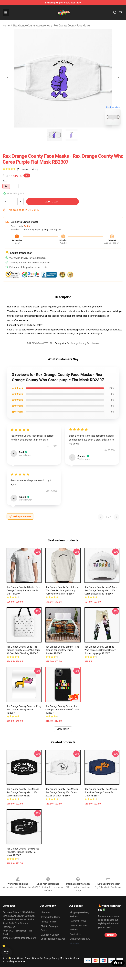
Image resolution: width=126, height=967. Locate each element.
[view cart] (120, 12)
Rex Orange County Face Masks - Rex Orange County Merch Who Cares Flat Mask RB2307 (23, 792)
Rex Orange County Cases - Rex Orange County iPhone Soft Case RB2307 (62, 709)
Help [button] (120, 963)
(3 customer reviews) (27, 169)
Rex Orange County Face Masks (72, 25)
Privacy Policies (48, 921)
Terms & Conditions (50, 917)
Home (6, 25)
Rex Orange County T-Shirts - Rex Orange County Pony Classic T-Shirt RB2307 (23, 590)
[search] (115, 12)
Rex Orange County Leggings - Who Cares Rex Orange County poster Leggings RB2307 (100, 650)
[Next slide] (118, 78)
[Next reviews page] (116, 517)
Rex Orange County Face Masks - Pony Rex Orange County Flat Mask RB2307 (101, 792)
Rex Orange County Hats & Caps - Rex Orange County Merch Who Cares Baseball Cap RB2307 (101, 590)
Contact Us (75, 934)
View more (63, 729)
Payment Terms (78, 921)
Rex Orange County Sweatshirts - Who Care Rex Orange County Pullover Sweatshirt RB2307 (62, 590)
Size (5, 181)
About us (45, 912)
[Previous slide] (7, 78)
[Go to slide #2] (71, 135)
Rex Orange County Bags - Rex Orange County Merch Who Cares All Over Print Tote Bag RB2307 (23, 650)
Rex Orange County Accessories (31, 25)
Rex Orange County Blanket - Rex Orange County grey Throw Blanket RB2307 (62, 650)
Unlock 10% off (7, 952)
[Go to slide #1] (54, 135)
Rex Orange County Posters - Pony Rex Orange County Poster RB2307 (24, 709)
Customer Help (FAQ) (80, 938)
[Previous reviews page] (101, 517)
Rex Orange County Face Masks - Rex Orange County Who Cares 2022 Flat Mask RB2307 (62, 792)
